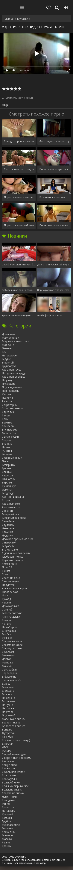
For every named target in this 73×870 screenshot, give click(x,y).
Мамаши (7, 835)
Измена (7, 489)
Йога (5, 595)
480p (5, 105)
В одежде (8, 493)
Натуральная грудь (14, 373)
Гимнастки (8, 479)
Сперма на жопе (12, 645)
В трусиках (9, 630)
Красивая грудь (12, 369)
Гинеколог (8, 655)
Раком (6, 570)
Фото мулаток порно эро (54, 141)
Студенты (8, 525)
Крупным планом (12, 560)
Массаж (7, 839)
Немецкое (8, 528)
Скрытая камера (12, 408)
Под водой (9, 715)
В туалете (8, 546)
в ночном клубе (12, 680)
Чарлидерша (10, 673)
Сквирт (6, 574)
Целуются (8, 585)
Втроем (7, 482)
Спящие (7, 472)
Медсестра (9, 433)
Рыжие (6, 842)
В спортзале (10, 549)
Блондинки (9, 800)
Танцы (6, 415)
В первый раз (10, 514)
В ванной (8, 362)
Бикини (6, 620)
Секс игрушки (10, 436)
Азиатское (8, 768)
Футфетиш (8, 733)
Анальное (8, 761)
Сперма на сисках (13, 793)
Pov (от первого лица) (16, 740)
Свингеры (8, 426)
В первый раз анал (14, 518)
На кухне (7, 705)
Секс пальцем (10, 581)
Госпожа (7, 662)
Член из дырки (11, 616)
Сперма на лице (12, 641)
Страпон (7, 510)
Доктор (6, 659)
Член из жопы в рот (14, 588)
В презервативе (12, 613)
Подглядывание (12, 387)
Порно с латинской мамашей (19, 225)
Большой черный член (16, 786)
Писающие (8, 383)
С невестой (9, 542)
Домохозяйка (10, 606)
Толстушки (9, 775)
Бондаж (7, 729)
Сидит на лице (11, 578)
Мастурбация (10, 338)
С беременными (12, 458)
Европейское (10, 592)
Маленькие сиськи (13, 719)
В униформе (9, 429)
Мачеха (7, 666)
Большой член (11, 782)
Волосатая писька (13, 726)
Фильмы (7, 454)
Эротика (7, 422)
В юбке (6, 634)
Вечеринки (9, 465)
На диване (8, 697)
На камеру (8, 810)
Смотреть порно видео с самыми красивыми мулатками (19, 169)
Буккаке (7, 637)
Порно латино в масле (18, 197)
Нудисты (7, 398)
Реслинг (7, 602)
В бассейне (9, 676)
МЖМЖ (6, 750)
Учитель (7, 443)
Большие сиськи (12, 789)
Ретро (6, 500)
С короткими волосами (16, 757)
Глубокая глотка (12, 556)
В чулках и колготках (15, 341)
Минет (6, 803)
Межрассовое (11, 825)
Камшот (7, 817)
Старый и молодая (14, 754)
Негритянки (9, 796)
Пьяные (7, 348)
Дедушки (7, 535)
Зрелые (6, 468)
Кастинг (7, 394)
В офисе (7, 694)
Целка (6, 447)
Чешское (7, 475)
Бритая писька (11, 722)
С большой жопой (13, 772)
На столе (7, 712)
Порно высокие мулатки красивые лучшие (54, 225)
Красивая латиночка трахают (54, 197)
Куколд (6, 599)
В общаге (8, 690)
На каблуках (9, 627)
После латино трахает (53, 169)
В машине (8, 687)
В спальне (8, 701)
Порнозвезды (10, 390)
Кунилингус (9, 486)
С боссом (8, 652)
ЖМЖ (5, 747)
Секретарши (9, 405)
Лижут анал (9, 765)
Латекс (6, 623)
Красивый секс (11, 503)
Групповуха (9, 366)
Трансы (6, 846)
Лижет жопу (9, 563)
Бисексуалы (9, 779)
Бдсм (5, 419)
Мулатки (7, 828)
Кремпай (7, 814)
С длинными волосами (16, 553)
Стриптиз (8, 412)
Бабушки (7, 532)
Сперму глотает (12, 648)
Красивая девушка (13, 376)
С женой (7, 609)
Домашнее (8, 334)
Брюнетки (8, 807)
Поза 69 (7, 567)
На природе (9, 355)
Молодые (8, 345)
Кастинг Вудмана (13, 496)
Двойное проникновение (18, 539)
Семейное (8, 521)
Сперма (6, 440)
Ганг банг (8, 736)
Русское (7, 401)
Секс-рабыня (10, 669)
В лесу (6, 683)
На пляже (8, 708)
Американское (11, 507)
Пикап (6, 461)
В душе (6, 359)
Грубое (6, 821)
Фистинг (7, 450)
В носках (7, 743)
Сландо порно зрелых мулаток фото (19, 141)
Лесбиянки (8, 832)
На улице (7, 380)
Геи (4, 352)
